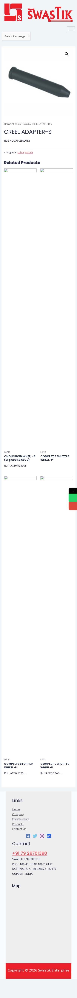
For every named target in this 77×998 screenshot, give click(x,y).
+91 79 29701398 (29, 853)
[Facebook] (28, 836)
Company (18, 814)
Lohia (16, 124)
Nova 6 (26, 124)
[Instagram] (42, 836)
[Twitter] (35, 836)
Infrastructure (21, 819)
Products (18, 824)
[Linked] (49, 836)
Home (7, 124)
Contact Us (19, 829)
